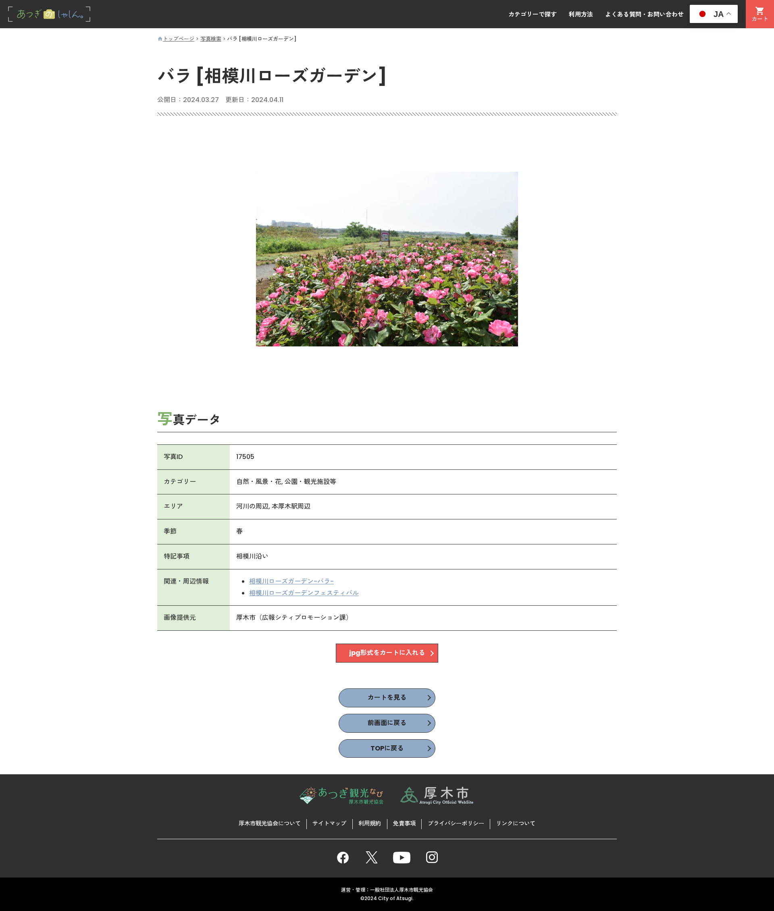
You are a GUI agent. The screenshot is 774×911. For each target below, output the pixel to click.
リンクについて (515, 823)
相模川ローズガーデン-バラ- (291, 581)
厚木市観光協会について (270, 823)
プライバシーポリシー (456, 823)
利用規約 (369, 823)
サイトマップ (329, 823)
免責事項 (404, 823)
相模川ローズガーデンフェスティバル (304, 593)
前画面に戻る (387, 723)
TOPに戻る (387, 748)
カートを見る (387, 697)
